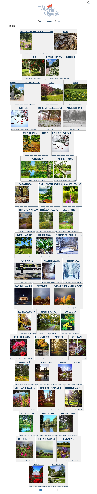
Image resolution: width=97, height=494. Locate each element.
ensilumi (72, 155)
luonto (26, 53)
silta (55, 358)
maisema (31, 53)
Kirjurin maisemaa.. (52, 260)
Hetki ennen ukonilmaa (28, 209)
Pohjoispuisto (67, 78)
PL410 (33, 56)
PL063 (51, 82)
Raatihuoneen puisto (26, 333)
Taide (22, 282)
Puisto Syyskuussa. (29, 413)
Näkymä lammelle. (24, 235)
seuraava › (47, 490)
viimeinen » (54, 490)
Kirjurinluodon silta (72, 257)
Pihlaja (26, 78)
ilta (45, 384)
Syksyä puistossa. (26, 184)
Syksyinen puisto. (48, 311)
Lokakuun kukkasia (22, 337)
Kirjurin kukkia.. (45, 235)
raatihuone (29, 308)
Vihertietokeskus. (65, 158)
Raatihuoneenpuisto (33, 206)
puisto (35, 53)
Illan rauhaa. (46, 362)
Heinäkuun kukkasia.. (49, 209)
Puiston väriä (38, 464)
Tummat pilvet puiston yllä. (50, 184)
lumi (78, 129)
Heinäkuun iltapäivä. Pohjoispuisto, (60, 56)
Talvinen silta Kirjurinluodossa (69, 235)
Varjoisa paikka (68, 209)
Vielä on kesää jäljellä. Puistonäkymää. (36, 31)
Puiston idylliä (58, 464)
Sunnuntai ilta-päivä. (72, 184)
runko (67, 53)
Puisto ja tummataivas (45, 439)
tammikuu (53, 282)
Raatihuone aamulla (23, 286)
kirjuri (67, 155)
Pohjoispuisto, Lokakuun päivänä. (37, 133)
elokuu (39, 53)
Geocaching (49, 21)
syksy (31, 155)
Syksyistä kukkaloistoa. (70, 362)
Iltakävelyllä (68, 439)
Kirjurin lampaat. (68, 413)
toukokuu (65, 180)
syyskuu (40, 358)
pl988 (75, 82)
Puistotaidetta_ (27, 260)
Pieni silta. (59, 337)
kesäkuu (39, 180)
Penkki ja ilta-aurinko (74, 388)
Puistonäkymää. (43, 286)
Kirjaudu (88, 3)
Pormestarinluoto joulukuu (50, 107)
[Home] (48, 10)
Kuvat (41, 21)
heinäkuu (61, 78)
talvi (52, 129)
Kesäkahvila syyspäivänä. (50, 388)
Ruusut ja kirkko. (25, 439)
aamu (15, 308)
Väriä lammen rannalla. (25, 388)
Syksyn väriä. (24, 362)
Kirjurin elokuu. (49, 413)
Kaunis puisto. (37, 158)
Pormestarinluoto (37, 78)
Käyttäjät (58, 21)
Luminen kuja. (73, 260)
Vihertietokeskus (72, 180)
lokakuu (39, 155)
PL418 (65, 31)
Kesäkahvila (49, 409)
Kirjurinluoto (45, 53)
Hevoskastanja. (70, 311)
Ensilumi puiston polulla (62, 133)
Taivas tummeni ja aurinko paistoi (68, 286)
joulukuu (24, 308)
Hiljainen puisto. (42, 337)
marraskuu (63, 155)
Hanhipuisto (24, 107)
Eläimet (65, 435)
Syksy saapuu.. (78, 337)
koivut (71, 129)
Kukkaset (42, 257)
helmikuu (22, 129)
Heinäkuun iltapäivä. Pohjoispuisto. (25, 82)
